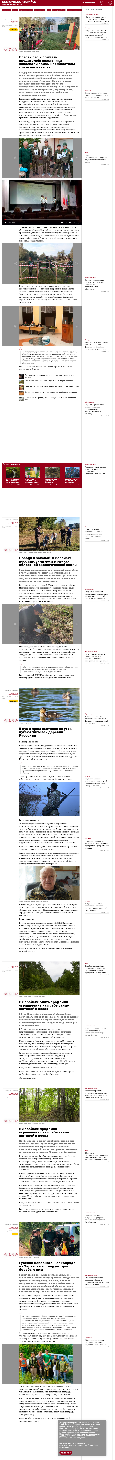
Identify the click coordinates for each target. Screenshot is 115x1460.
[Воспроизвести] (5, 223)
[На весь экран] (78, 223)
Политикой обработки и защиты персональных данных (79, 1435)
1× (70, 223)
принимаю (66, 1453)
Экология (15, 19)
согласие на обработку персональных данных (79, 1430)
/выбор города (88, 2)
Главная (8, 19)
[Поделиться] (74, 223)
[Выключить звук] (62, 223)
